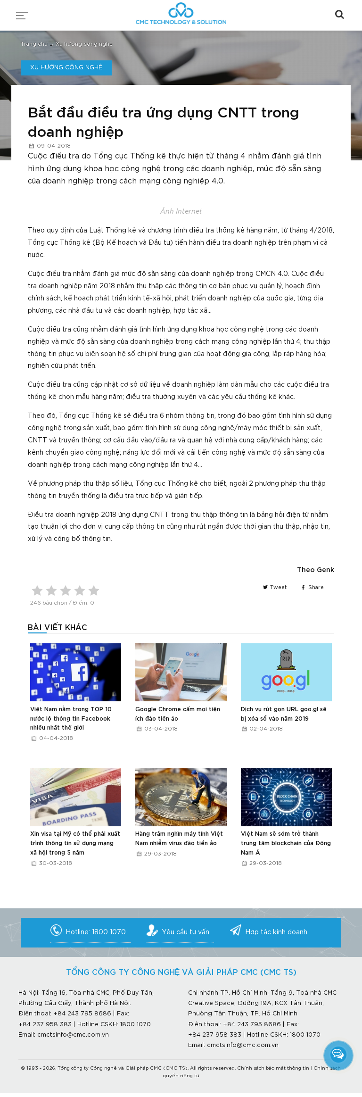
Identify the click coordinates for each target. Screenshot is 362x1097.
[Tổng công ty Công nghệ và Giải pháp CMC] (181, 10)
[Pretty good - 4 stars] (80, 590)
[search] (339, 14)
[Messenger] (338, 1054)
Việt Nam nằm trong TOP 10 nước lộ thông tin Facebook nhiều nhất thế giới (71, 718)
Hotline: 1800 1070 (96, 932)
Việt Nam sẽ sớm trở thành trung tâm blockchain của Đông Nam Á (286, 843)
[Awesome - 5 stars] (94, 590)
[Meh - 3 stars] (65, 590)
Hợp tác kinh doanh (276, 932)
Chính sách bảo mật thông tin (273, 1068)
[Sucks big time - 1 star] (37, 590)
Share (315, 587)
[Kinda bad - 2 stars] (51, 590)
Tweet (278, 587)
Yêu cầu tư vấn (185, 932)
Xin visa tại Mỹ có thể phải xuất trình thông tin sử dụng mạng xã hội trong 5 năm (75, 843)
